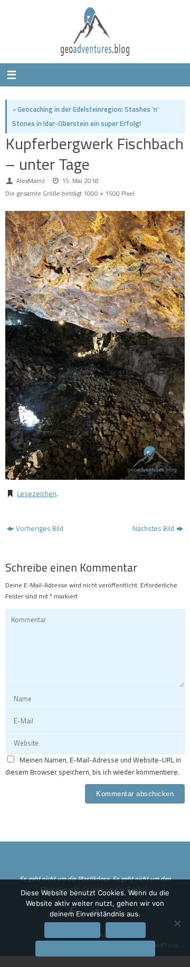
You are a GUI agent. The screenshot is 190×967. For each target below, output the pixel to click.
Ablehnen (125, 930)
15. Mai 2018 (80, 181)
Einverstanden (72, 930)
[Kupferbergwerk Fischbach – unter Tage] (95, 345)
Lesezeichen (36, 493)
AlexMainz (30, 181)
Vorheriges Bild (39, 528)
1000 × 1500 (101, 193)
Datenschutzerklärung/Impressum (95, 948)
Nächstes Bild (153, 528)
